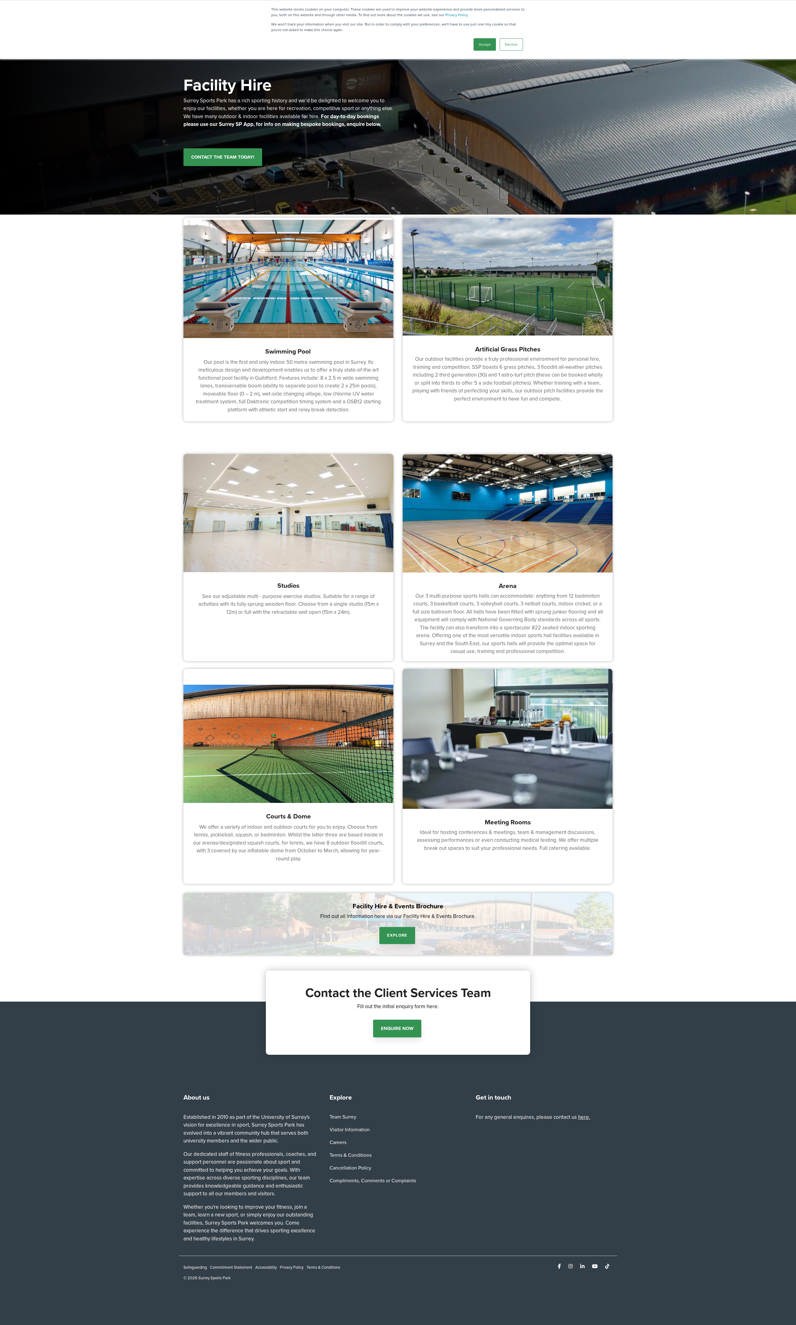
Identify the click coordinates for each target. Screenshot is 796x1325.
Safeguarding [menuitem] (195, 1267)
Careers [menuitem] (338, 1142)
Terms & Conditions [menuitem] (351, 1155)
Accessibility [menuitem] (266, 1267)
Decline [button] (511, 44)
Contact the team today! (222, 157)
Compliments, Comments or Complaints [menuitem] (373, 1180)
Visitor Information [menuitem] (350, 1129)
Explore (397, 935)
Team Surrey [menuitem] (343, 1116)
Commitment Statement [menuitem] (231, 1267)
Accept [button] (485, 44)
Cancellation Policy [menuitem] (350, 1167)
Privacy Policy (456, 15)
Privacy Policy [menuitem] (291, 1267)
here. (584, 1117)
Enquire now (397, 1028)
